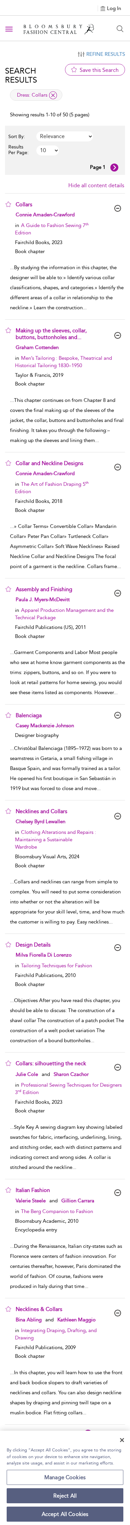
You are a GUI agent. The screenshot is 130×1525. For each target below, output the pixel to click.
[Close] (122, 1440)
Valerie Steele (31, 1201)
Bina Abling (29, 1320)
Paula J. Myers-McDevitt (43, 599)
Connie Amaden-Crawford (45, 215)
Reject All (65, 1496)
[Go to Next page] (114, 168)
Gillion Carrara (77, 1201)
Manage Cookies (65, 1477)
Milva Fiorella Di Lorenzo (44, 955)
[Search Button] (120, 28)
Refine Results (105, 54)
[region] (65, 1478)
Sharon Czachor (71, 1074)
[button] (8, 204)
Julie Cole (27, 1074)
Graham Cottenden (37, 347)
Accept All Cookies (65, 1514)
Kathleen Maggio (76, 1320)
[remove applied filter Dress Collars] (53, 95)
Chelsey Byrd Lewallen (40, 822)
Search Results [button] (21, 75)
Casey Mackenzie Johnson (45, 726)
